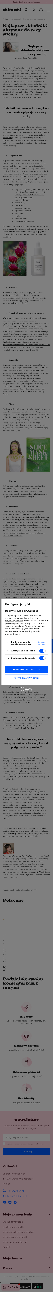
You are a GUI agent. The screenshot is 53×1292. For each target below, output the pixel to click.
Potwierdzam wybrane (26, 677)
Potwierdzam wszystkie (26, 669)
